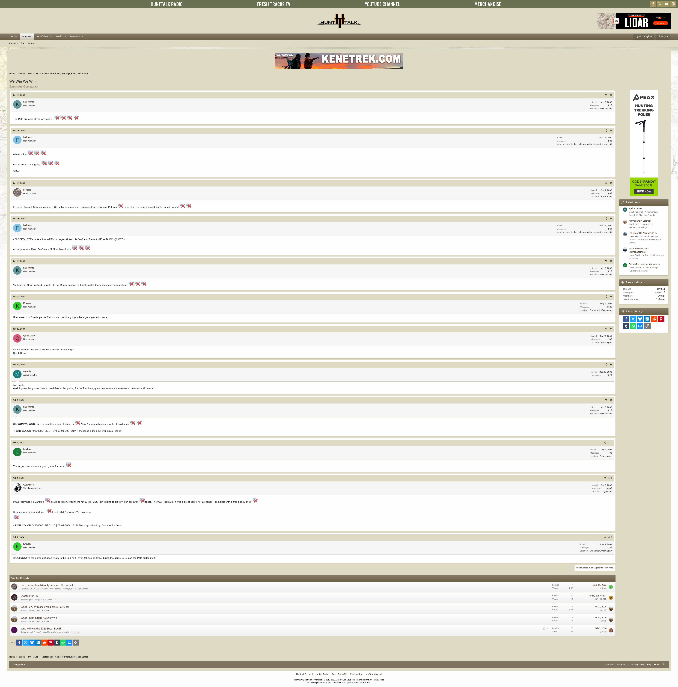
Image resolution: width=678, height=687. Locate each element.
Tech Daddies (378, 680)
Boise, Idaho (606, 196)
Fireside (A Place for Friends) (56, 632)
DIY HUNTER (600, 599)
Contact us (609, 665)
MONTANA (634, 258)
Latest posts (633, 202)
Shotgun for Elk (29, 596)
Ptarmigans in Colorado (640, 221)
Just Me (602, 588)
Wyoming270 (27, 600)
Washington (606, 342)
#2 (611, 130)
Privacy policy (637, 665)
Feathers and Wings (638, 227)
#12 (610, 537)
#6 (611, 297)
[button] (51, 37)
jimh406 (24, 632)
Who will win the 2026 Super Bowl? (41, 628)
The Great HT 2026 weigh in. (643, 233)
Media (59, 36)
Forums (26, 36)
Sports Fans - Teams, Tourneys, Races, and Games (65, 589)
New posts (13, 43)
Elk (50, 600)
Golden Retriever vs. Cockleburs (644, 264)
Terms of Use (623, 665)
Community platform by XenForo (320, 680)
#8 (611, 365)
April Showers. (636, 208)
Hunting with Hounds (638, 271)
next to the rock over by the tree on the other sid (589, 144)
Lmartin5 (25, 589)
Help (649, 665)
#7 (611, 329)
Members (75, 36)
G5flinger (660, 299)
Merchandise (356, 674)
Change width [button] (19, 665)
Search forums (27, 43)
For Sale (45, 610)
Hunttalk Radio (321, 674)
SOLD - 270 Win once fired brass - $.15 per (45, 607)
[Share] (606, 95)
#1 (611, 95)
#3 (611, 183)
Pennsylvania (606, 456)
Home (14, 36)
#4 (611, 219)
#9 (611, 400)
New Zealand (606, 108)
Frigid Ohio (607, 491)
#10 (610, 442)
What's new (42, 36)
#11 (610, 478)
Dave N (603, 632)
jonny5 (24, 610)
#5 (611, 261)
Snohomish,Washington (601, 310)
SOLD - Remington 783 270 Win (39, 618)
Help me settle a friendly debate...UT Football (47, 585)
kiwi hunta (17, 87)
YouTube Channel (374, 674)
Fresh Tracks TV (339, 674)
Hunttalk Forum (303, 674)
